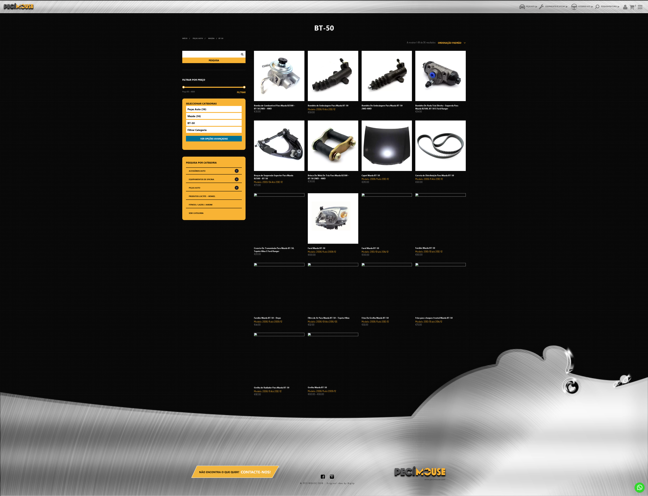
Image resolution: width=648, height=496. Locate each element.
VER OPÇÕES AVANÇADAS (214, 138)
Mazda (211, 38)
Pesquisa (214, 60)
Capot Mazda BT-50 (371, 175)
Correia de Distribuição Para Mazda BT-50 (434, 175)
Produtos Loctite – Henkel (202, 196)
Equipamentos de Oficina (201, 179)
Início (184, 38)
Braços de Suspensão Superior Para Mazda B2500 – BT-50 (273, 177)
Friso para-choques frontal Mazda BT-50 (434, 317)
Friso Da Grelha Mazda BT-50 (375, 317)
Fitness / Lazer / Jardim (200, 204)
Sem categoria (196, 213)
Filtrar (241, 92)
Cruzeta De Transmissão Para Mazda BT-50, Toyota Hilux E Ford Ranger (274, 249)
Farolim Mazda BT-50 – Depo (267, 317)
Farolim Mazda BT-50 (425, 248)
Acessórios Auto (197, 171)
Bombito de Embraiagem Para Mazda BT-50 (328, 105)
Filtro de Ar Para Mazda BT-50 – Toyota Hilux (328, 317)
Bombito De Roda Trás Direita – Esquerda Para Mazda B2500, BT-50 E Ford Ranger (436, 107)
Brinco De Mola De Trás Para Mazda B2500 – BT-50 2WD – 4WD (328, 177)
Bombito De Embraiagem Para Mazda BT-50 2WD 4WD (382, 107)
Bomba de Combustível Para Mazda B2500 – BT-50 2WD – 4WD (274, 107)
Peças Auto (198, 38)
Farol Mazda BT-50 (316, 248)
